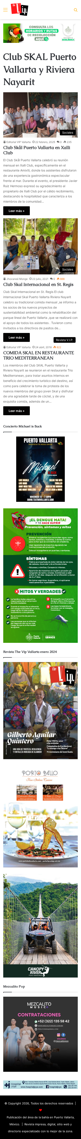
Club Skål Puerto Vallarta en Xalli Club (36, 150)
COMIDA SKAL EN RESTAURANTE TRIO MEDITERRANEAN (38, 355)
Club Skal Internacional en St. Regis (38, 284)
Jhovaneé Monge (17, 279)
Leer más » (16, 211)
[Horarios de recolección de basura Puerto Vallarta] (40, 33)
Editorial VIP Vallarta (18, 142)
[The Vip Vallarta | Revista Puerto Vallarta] (19, 9)
